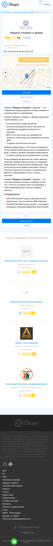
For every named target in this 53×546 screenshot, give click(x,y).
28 (20, 313)
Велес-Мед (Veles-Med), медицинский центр (26, 384)
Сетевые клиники (10, 501)
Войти (5, 513)
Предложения (9, 498)
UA (40, 1)
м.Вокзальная (12, 48)
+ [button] (5, 72)
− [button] (5, 76)
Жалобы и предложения (13, 507)
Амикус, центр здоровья (26, 343)
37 (18, 272)
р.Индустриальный (26, 391)
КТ (4, 474)
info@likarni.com (28, 533)
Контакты (7, 504)
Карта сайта (8, 495)
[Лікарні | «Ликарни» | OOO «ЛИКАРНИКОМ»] (26, 423)
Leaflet (48, 87)
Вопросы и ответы (11, 516)
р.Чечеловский (25, 268)
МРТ (5, 471)
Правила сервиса (10, 483)
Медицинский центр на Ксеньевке (26, 302)
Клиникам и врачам (11, 480)
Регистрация (14, 513)
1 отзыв (27, 38)
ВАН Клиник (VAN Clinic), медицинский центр (26, 261)
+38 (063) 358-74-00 (14, 541)
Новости (6, 489)
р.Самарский (25, 308)
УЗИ (4, 477)
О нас (5, 510)
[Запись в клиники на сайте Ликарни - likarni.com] (10, 4)
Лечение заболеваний (12, 486)
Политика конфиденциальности (17, 519)
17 (20, 395)
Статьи (6, 492)
